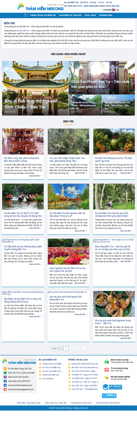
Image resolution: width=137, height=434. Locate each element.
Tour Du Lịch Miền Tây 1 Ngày (54, 371)
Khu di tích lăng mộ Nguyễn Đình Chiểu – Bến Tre (31, 104)
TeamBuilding (105, 15)
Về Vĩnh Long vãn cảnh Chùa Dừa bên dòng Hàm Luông (21, 159)
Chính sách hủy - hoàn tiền (55, 403)
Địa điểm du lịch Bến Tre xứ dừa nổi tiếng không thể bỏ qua (22, 300)
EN (113, 10)
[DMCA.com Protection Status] (109, 392)
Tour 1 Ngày (90, 15)
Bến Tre (9, 23)
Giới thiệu (84, 2)
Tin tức (101, 2)
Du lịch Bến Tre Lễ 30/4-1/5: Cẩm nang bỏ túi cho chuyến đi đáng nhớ (23, 214)
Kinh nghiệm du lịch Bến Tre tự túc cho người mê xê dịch (68, 269)
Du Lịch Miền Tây (40, 6)
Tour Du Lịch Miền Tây (51, 367)
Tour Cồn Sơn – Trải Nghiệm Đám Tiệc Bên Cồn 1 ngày (94, 389)
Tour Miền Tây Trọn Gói (70, 15)
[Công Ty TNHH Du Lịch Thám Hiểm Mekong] (112, 384)
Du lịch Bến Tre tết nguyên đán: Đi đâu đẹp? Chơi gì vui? (67, 214)
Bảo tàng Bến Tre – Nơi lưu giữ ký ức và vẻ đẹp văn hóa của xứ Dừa (112, 248)
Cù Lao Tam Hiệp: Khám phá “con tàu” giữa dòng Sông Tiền (67, 159)
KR (118, 10)
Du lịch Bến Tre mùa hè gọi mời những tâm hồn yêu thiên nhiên (111, 214)
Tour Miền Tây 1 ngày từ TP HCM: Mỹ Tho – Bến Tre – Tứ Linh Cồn (99, 378)
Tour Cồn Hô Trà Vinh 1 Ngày (83, 371)
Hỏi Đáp (93, 2)
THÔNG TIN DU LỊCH (78, 359)
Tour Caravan (48, 378)
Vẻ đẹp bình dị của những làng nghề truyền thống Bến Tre (23, 248)
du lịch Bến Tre (23, 31)
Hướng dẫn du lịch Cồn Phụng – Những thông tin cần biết (83, 105)
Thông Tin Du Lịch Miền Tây (43, 15)
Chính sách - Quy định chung (28, 403)
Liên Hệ (108, 2)
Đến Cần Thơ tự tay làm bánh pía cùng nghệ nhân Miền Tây (96, 367)
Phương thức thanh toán (81, 403)
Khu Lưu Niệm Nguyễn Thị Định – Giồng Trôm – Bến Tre (117, 105)
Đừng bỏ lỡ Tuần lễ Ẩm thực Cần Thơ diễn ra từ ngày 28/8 (95, 364)
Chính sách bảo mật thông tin (108, 403)
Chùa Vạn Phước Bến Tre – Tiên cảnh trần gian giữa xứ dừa (100, 84)
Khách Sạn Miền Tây (50, 375)
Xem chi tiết (34, 176)
